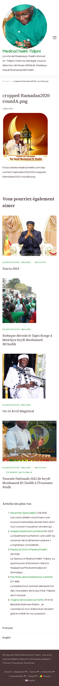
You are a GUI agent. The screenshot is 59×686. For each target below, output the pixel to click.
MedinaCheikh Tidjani (21, 51)
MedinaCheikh (16, 676)
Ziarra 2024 (10, 269)
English (6, 637)
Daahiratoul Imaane (16, 262)
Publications (47, 672)
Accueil (8, 672)
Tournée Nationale (19, 472)
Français (7, 628)
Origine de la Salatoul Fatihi (26, 600)
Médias (31, 676)
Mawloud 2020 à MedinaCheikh (28, 549)
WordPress (29, 663)
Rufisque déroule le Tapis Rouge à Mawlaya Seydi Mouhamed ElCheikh (27, 340)
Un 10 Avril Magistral (18, 411)
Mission (40, 262)
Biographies (19, 672)
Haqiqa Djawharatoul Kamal (27, 531)
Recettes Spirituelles (23, 513)
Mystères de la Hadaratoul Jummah (31, 577)
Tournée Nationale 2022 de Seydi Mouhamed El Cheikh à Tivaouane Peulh (27, 483)
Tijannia (33, 672)
